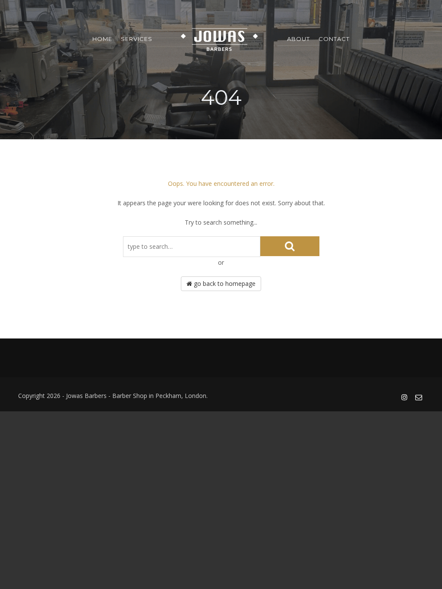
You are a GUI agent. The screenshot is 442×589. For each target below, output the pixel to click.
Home (102, 38)
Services (136, 38)
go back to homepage (224, 283)
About (298, 38)
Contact (334, 38)
